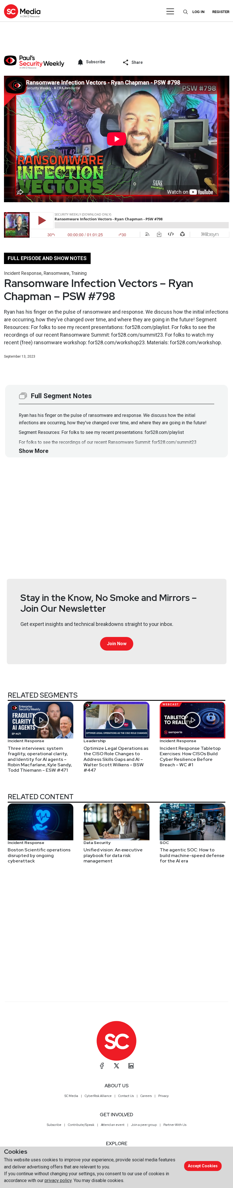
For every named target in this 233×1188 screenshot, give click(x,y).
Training (79, 273)
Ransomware (56, 273)
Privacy (163, 1096)
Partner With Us (174, 1125)
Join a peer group (144, 1125)
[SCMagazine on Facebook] (102, 1065)
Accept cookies (203, 1166)
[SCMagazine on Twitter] (116, 1065)
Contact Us (126, 1096)
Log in (198, 12)
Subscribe (54, 1125)
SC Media (71, 1096)
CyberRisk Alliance (98, 1096)
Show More (33, 451)
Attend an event (112, 1125)
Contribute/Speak (81, 1125)
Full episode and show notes (47, 258)
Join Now (116, 643)
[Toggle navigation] (170, 11)
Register (220, 12)
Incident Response (22, 273)
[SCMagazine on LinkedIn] (131, 1065)
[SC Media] (22, 11)
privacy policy (58, 1180)
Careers (146, 1096)
